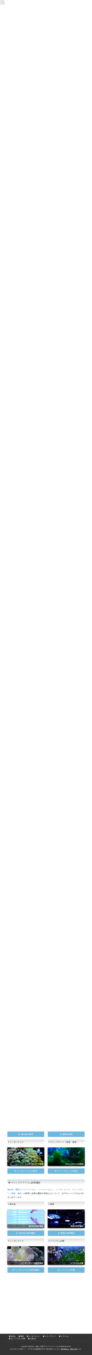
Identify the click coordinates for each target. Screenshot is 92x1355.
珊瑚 (17, 1189)
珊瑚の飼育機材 (67, 1233)
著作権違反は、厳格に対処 (69, 1349)
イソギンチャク (63, 1189)
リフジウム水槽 (67, 1270)
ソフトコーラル (28, 1189)
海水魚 (10, 1189)
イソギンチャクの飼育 (26, 1171)
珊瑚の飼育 (67, 1134)
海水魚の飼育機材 (27, 1233)
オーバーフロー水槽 (17, 1339)
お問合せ (33, 1339)
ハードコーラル (45, 1189)
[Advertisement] (46, 1298)
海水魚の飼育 (27, 1134)
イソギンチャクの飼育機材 (26, 1270)
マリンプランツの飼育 (67, 1171)
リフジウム (64, 1336)
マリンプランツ (50, 1336)
